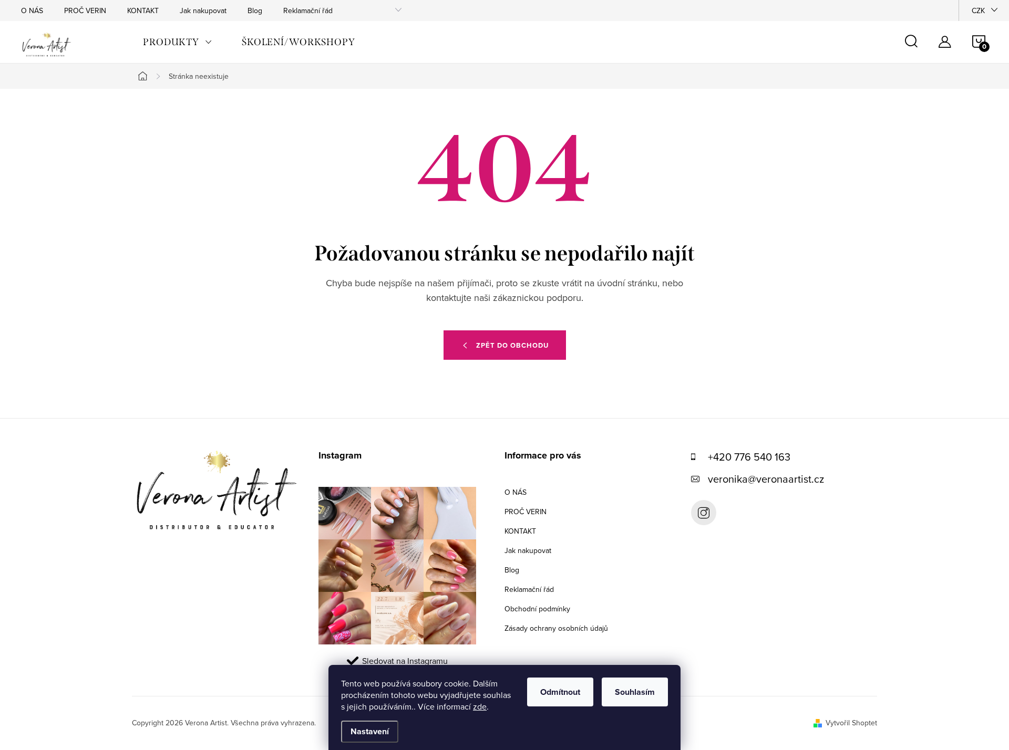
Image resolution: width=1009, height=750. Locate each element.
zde (480, 706)
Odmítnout (560, 692)
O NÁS (32, 10)
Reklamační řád (308, 10)
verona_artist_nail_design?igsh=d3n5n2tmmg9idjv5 (703, 512)
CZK (978, 10)
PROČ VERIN (85, 10)
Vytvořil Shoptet (851, 722)
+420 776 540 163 (749, 456)
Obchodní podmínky (537, 608)
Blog (255, 10)
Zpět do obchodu (512, 345)
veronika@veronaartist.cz (766, 478)
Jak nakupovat (203, 10)
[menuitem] (177, 42)
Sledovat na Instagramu (405, 660)
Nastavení (370, 731)
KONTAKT (143, 10)
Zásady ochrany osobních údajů (556, 628)
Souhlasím (635, 692)
